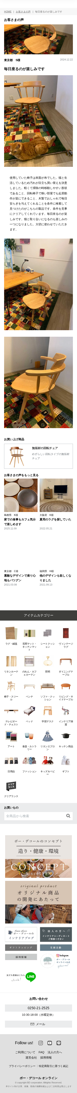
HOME (7, 11)
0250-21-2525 (38, 1008)
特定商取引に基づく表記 (53, 1066)
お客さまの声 (23, 11)
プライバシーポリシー (22, 1066)
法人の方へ (55, 1052)
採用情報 (46, 1057)
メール (40, 1024)
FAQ (41, 1052)
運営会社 (31, 1057)
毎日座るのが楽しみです (48, 11)
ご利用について (25, 1052)
